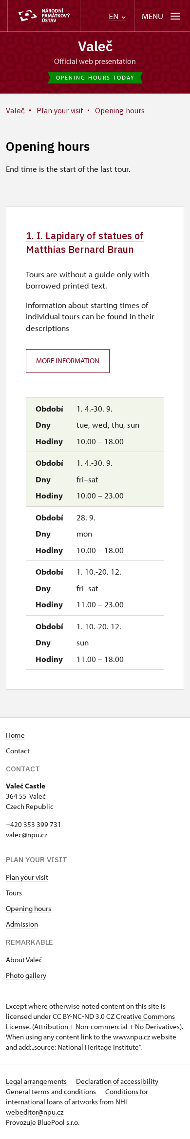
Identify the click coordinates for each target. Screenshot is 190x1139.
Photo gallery (26, 975)
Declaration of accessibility (117, 1081)
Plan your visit (27, 877)
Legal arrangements (37, 1081)
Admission (22, 924)
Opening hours (28, 908)
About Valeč (24, 959)
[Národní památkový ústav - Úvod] (43, 16)
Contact (18, 750)
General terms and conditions (51, 1091)
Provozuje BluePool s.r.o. (42, 1122)
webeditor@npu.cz (34, 1112)
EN (114, 16)
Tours (14, 892)
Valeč (95, 46)
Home (15, 735)
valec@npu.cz (26, 834)
